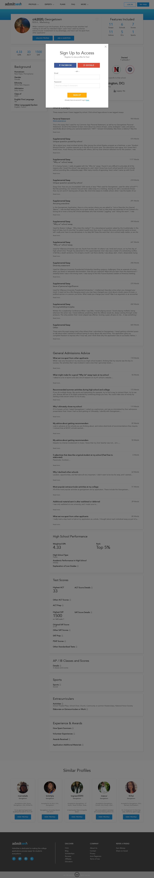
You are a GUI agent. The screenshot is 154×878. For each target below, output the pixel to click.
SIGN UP (77, 95)
